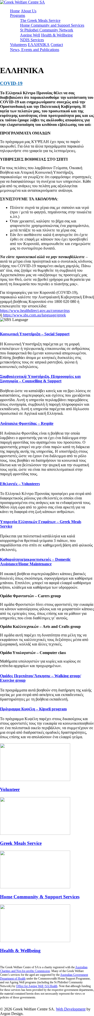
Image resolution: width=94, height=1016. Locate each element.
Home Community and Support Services (52, 25)
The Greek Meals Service (40, 20)
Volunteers (18, 44)
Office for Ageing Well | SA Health (36, 986)
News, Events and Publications (34, 50)
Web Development (70, 1009)
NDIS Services (32, 40)
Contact (57, 44)
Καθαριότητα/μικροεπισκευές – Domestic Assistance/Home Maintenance (35, 561)
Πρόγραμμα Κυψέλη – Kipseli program (33, 709)
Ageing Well (30, 35)
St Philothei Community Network (46, 30)
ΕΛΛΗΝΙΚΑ (39, 44)
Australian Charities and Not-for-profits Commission (43, 969)
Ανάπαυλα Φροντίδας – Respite (26, 423)
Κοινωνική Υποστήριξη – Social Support (34, 334)
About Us (28, 11)
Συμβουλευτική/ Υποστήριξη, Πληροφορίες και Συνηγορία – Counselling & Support (40, 378)
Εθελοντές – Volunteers (20, 484)
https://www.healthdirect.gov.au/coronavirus (35, 310)
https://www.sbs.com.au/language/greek (34, 315)
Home (15, 11)
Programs (17, 15)
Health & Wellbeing (57, 35)
